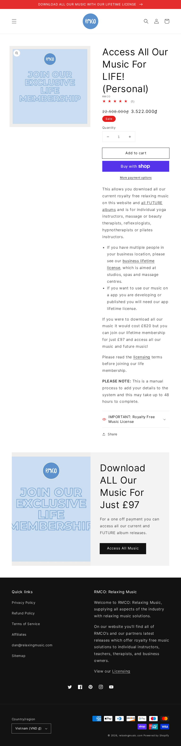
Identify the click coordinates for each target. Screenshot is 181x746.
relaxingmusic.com (131, 735)
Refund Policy (23, 613)
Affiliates (19, 634)
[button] (14, 21)
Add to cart (135, 153)
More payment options (136, 177)
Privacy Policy (23, 602)
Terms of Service (26, 624)
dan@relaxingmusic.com (32, 645)
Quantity (108, 127)
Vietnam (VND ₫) (28, 728)
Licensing (121, 671)
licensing (141, 357)
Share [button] (112, 434)
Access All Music (123, 548)
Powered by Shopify (156, 735)
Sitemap (18, 656)
